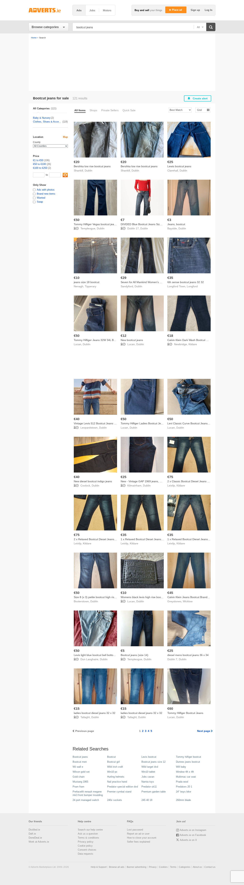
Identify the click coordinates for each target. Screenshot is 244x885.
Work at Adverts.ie (39, 841)
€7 (122, 220)
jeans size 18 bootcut (86, 282)
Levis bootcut (148, 756)
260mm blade (183, 800)
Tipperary (90, 286)
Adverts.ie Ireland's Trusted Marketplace (49, 10)
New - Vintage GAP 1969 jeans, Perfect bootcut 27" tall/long (157, 481)
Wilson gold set (81, 771)
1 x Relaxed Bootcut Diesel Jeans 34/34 (145, 539)
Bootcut (111, 756)
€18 (170, 336)
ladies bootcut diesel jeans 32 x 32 (94, 712)
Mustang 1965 (80, 781)
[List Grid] (201, 109)
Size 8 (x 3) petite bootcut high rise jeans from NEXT (105, 597)
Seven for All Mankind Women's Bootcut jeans (148, 282)
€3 (169, 220)
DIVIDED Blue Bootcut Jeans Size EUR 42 (146, 224)
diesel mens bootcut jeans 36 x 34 (188, 655)
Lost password (135, 829)
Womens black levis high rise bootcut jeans (147, 597)
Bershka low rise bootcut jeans (92, 166)
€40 (76, 419)
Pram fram (78, 786)
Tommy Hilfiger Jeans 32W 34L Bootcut (97, 340)
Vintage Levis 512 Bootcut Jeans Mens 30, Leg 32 (104, 423)
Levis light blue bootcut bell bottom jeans (98, 655)
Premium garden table (153, 791)
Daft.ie (32, 833)
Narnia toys (147, 781)
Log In (208, 10)
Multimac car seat (186, 776)
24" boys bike (183, 791)
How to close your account (141, 837)
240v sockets (114, 800)
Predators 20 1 (184, 786)
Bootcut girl (113, 761)
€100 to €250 (40, 167)
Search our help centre (90, 829)
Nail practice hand (117, 781)
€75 (170, 477)
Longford (192, 286)
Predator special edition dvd (122, 786)
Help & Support (99, 867)
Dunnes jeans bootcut (188, 761)
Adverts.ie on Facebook (193, 835)
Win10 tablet (148, 771)
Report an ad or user (138, 833)
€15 (76, 708)
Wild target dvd (149, 766)
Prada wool (182, 781)
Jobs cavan (147, 776)
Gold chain (78, 776)
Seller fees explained (138, 841)
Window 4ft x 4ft (185, 771)
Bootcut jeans (80, 756)
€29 (123, 278)
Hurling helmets (115, 776)
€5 (122, 651)
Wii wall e (78, 766)
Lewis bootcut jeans (179, 166)
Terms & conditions (88, 837)
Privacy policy (85, 841)
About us (197, 867)
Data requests (85, 853)
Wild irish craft (115, 766)
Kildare (193, 344)
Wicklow (188, 601)
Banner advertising (136, 867)
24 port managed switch (86, 800)
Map (65, 137)
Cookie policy (85, 845)
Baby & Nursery (42, 117)
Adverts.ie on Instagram (193, 830)
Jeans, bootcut (176, 224)
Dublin (88, 170)
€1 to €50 (38, 160)
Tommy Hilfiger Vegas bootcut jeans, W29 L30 (101, 224)
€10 (76, 278)
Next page (203, 730)
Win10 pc (112, 771)
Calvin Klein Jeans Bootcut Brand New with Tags (196, 597)
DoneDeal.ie (35, 837)
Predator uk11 (149, 786)
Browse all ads (116, 867)
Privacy (153, 867)
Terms (173, 867)
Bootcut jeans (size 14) (134, 655)
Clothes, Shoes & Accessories (47, 121)
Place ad (177, 9)
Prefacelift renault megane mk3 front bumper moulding (88, 793)
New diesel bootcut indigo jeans (93, 481)
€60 (170, 708)
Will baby (181, 766)
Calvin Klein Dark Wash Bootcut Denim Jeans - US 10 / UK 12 (204, 340)
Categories (184, 867)
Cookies (163, 867)
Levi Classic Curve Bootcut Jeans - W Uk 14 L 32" (197, 423)
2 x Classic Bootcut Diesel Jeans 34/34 (190, 481)
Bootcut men (80, 761)
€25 (170, 162)
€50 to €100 (39, 164)
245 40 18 (146, 800)
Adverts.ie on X (188, 840)
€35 (170, 278)
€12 (123, 336)
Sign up (196, 10)
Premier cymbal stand (119, 791)
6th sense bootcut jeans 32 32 (185, 282)
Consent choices (87, 849)
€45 (170, 593)
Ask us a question (88, 833)
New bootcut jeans (132, 340)
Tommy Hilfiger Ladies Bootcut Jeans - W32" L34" (151, 423)
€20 (76, 162)
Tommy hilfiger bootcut (188, 756)
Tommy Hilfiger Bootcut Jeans (185, 712)
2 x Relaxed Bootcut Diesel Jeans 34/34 (98, 539)
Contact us (209, 867)
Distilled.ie (34, 829)
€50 (76, 220)
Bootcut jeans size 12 (153, 761)
